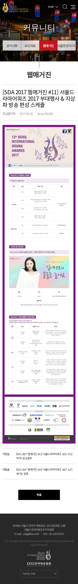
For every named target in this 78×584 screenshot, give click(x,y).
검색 (64, 6)
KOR (51, 6)
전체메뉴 (73, 6)
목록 (38, 494)
